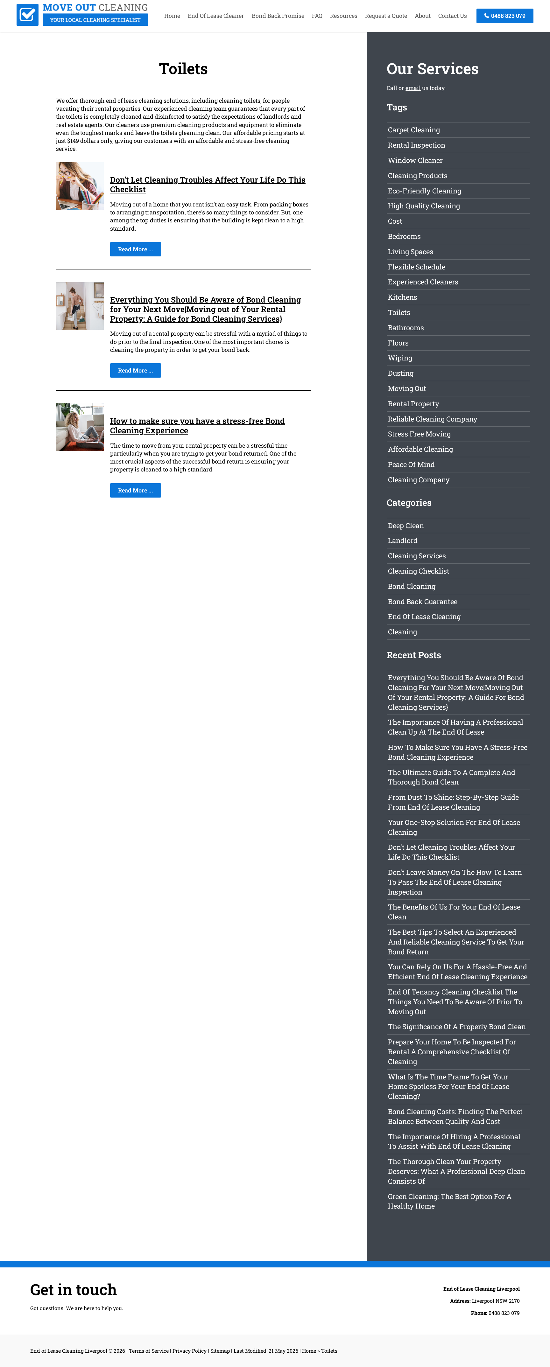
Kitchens (402, 297)
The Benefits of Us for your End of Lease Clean (454, 911)
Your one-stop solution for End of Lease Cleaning (454, 827)
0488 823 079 (507, 15)
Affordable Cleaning (420, 449)
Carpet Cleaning (414, 129)
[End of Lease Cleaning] (82, 24)
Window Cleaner (415, 160)
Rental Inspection (416, 145)
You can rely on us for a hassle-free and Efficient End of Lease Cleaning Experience (457, 971)
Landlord (403, 540)
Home (172, 15)
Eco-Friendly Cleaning (424, 190)
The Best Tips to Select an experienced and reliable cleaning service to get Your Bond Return (456, 941)
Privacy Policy (190, 1350)
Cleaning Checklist (418, 570)
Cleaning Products (418, 175)
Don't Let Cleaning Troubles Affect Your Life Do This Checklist (208, 184)
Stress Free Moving (419, 433)
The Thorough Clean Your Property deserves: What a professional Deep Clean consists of (456, 1171)
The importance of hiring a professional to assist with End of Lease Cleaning (454, 1141)
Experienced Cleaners (423, 281)
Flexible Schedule (416, 266)
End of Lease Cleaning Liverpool (68, 1350)
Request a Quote (386, 15)
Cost (395, 221)
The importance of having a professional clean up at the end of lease (455, 726)
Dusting (400, 373)
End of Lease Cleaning (424, 616)
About (423, 15)
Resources (343, 15)
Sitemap (220, 1350)
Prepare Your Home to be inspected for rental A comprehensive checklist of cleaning (452, 1051)
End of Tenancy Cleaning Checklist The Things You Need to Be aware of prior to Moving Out (455, 1001)
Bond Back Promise (278, 15)
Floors (398, 342)
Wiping (400, 357)
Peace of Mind (411, 464)
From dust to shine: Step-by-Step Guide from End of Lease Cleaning (453, 802)
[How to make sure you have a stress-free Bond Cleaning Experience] (80, 449)
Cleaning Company (419, 479)
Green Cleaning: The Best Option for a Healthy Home (449, 1201)
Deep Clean (406, 525)
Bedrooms (404, 236)
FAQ (317, 15)
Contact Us (452, 15)
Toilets (399, 312)
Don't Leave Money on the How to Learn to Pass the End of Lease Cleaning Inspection (455, 882)
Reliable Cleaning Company (432, 418)
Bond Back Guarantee (422, 601)
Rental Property (413, 403)
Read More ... (135, 249)
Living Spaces (410, 251)
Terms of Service (149, 1350)
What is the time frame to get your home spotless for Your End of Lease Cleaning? (448, 1086)
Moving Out (407, 388)
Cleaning (402, 631)
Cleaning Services (417, 555)
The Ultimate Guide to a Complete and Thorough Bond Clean (451, 777)
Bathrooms (406, 327)
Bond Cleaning (411, 586)
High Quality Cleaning (424, 205)
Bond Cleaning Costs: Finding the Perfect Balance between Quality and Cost (455, 1116)
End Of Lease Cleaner (216, 15)
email (413, 88)
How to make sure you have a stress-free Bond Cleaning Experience (197, 425)
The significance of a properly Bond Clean (457, 1026)
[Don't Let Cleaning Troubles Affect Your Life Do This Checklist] (80, 208)
